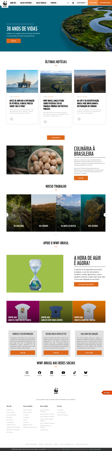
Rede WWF (9, 417)
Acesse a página (89, 352)
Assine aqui (56, 352)
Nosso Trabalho (41, 2)
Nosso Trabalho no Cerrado (47, 414)
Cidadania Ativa (44, 430)
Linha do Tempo (10, 412)
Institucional (9, 410)
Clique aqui (22, 352)
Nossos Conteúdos (26, 2)
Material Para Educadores (30, 427)
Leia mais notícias (56, 137)
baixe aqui (81, 178)
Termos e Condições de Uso (67, 444)
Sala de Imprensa (27, 412)
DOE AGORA (107, 392)
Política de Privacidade (95, 449)
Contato (41, 444)
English (56, 444)
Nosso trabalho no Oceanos (47, 416)
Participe (54, 2)
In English (25, 415)
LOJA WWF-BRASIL (105, 3)
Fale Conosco (9, 419)
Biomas (25, 419)
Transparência (10, 422)
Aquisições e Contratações (13, 429)
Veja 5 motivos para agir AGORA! (86, 284)
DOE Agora (93, 3)
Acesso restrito (48, 444)
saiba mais (13, 41)
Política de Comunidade (82, 444)
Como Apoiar (60, 410)
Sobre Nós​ (13, 2)
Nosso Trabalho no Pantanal (47, 423)
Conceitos (25, 422)
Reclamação (9, 432)
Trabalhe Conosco (11, 424)
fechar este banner (66, 449)
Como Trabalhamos (11, 415)
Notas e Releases (27, 410)
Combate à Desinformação (13, 427)
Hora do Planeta (61, 412)
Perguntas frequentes (62, 415)
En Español (26, 417)
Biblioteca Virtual (27, 424)
